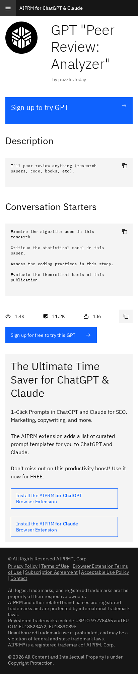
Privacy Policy (23, 566)
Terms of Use (55, 566)
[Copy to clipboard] (124, 165)
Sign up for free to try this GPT (43, 335)
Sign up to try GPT (39, 107)
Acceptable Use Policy (105, 572)
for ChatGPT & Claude (51, 8)
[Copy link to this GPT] (126, 316)
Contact (18, 578)
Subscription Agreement (51, 572)
